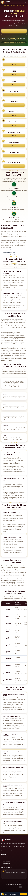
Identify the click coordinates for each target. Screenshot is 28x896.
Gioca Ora (14, 64)
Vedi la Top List (14, 31)
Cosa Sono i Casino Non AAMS (8, 859)
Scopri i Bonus (14, 36)
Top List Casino (5, 857)
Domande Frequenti (6, 863)
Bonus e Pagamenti (6, 861)
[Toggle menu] (25, 2)
